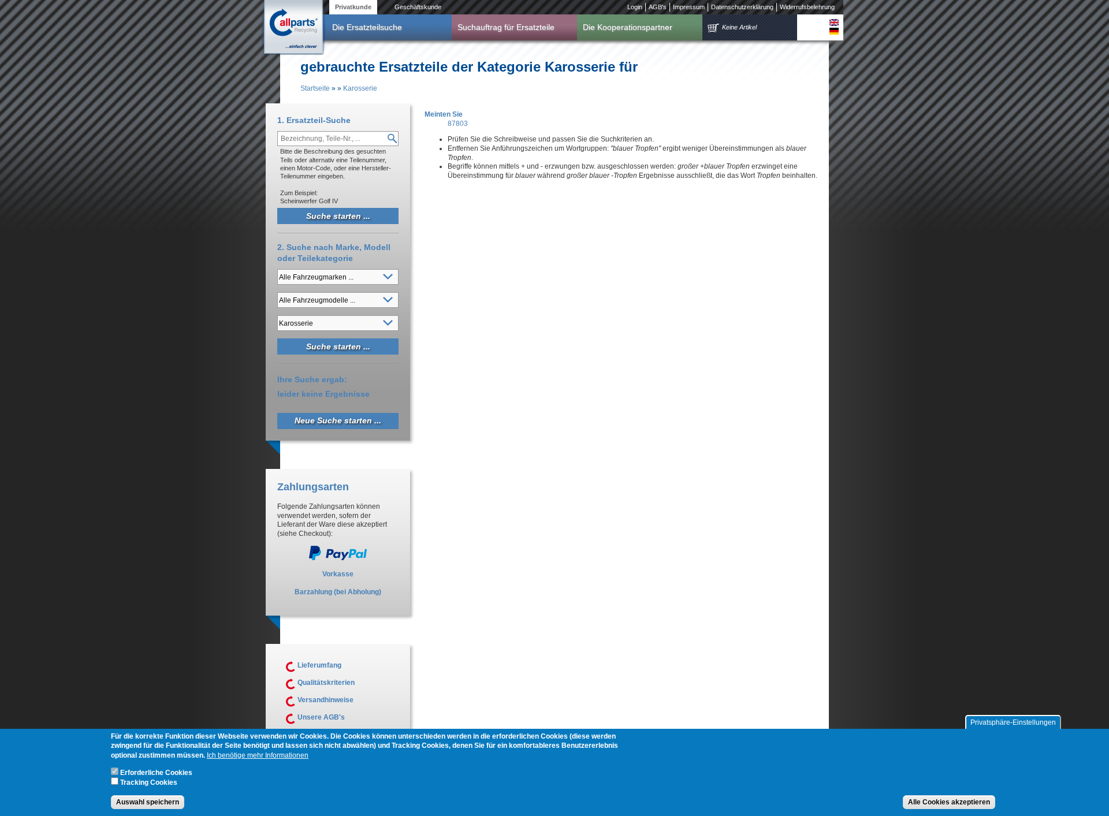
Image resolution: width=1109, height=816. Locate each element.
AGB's (658, 6)
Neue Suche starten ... (338, 420)
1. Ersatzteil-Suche (314, 120)
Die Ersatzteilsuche (367, 27)
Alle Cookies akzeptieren (949, 802)
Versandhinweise (325, 700)
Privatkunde (353, 6)
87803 (458, 124)
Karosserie (360, 88)
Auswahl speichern (147, 802)
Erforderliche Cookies (156, 773)
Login (634, 6)
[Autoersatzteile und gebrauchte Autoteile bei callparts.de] (293, 28)
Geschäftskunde (418, 6)
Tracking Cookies (148, 783)
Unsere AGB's (321, 717)
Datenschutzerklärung (742, 6)
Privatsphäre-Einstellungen (1013, 722)
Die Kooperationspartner (627, 27)
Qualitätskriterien (326, 683)
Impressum (689, 6)
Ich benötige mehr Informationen (257, 756)
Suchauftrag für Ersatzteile (505, 27)
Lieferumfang (319, 665)
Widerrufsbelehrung (807, 6)
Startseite (315, 88)
